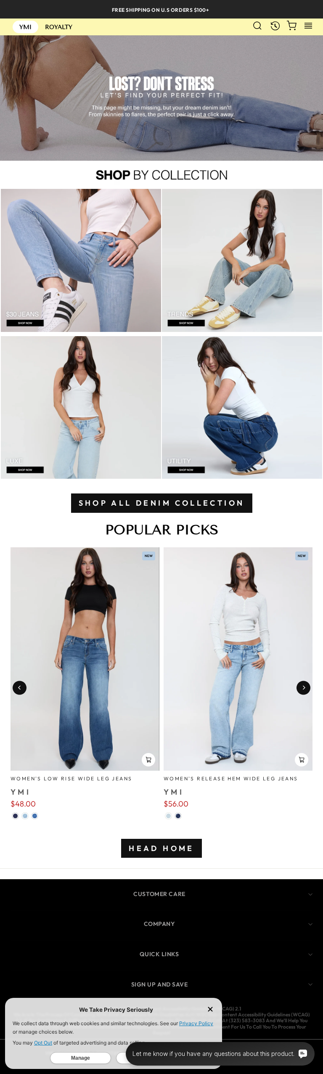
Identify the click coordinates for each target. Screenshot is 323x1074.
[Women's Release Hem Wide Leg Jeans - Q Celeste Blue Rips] (168, 816)
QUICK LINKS (159, 954)
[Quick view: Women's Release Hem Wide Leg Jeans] (301, 759)
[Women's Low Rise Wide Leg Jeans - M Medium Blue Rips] (35, 816)
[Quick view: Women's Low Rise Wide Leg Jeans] (148, 759)
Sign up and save (159, 984)
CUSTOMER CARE (159, 894)
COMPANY (159, 924)
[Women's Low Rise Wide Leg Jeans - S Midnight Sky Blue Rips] (15, 816)
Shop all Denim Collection (162, 503)
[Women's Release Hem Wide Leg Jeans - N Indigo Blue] (178, 816)
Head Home (161, 848)
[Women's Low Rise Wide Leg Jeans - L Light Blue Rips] (25, 816)
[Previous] (19, 688)
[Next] (303, 688)
